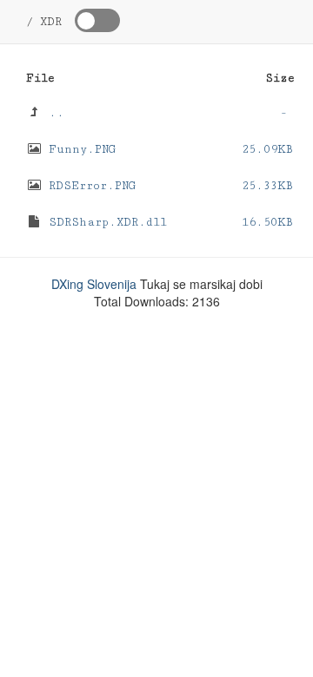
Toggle (97, 20)
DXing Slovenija (94, 283)
